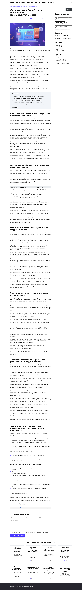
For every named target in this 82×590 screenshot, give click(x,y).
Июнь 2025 (59, 45)
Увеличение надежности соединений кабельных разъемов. (17, 550)
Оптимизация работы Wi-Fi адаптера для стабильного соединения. (65, 550)
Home (11, 6)
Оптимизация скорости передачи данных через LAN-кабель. (65, 569)
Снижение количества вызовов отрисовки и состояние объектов (29, 96)
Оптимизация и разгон (62, 61)
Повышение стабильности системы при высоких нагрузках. (33, 549)
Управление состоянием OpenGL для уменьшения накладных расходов (31, 104)
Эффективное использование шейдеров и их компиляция (28, 102)
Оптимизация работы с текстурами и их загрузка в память (27, 100)
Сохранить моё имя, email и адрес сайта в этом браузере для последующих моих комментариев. (30, 532)
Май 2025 (59, 46)
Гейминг (59, 57)
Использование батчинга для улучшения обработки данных (28, 98)
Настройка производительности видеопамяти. (48, 569)
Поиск (56, 6)
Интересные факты (61, 59)
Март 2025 (59, 49)
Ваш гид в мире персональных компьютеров (32, 2)
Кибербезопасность (62, 60)
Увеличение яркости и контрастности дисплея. (33, 569)
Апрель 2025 (60, 48)
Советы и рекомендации (63, 63)
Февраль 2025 (60, 50)
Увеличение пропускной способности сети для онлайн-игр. (17, 569)
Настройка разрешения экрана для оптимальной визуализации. (49, 549)
